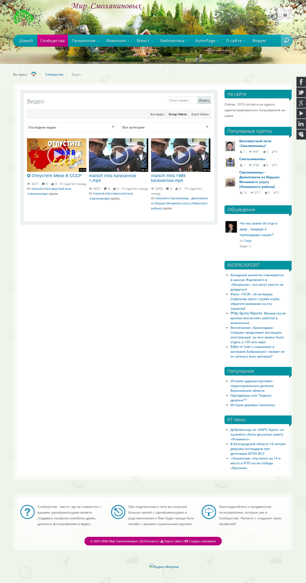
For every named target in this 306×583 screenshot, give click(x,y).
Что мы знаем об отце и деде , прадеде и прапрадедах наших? (258, 229)
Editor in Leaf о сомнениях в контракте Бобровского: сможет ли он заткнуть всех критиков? (257, 351)
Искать (204, 100)
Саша (247, 240)
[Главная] (34, 74)
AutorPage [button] (205, 40)
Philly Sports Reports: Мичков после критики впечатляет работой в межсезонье (258, 318)
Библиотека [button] (173, 40)
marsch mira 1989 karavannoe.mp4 (168, 177)
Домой (26, 40)
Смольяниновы (252, 158)
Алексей (37, 188)
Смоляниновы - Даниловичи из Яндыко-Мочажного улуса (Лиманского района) (179, 203)
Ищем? (279, 52)
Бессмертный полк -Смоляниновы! (255, 143)
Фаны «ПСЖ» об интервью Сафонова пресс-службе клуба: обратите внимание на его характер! (255, 301)
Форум (259, 40)
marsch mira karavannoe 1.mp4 (112, 177)
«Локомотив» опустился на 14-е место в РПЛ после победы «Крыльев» (255, 463)
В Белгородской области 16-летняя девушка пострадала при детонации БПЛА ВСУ (258, 448)
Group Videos (178, 114)
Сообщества (52, 40)
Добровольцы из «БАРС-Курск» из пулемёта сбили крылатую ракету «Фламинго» (257, 434)
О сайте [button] (234, 40)
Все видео (157, 114)
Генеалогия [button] (84, 40)
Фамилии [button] (116, 40)
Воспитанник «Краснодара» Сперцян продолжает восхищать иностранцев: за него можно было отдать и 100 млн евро (257, 334)
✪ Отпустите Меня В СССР (54, 175)
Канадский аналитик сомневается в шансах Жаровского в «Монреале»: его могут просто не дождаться (257, 282)
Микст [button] (144, 40)
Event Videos (200, 114)
